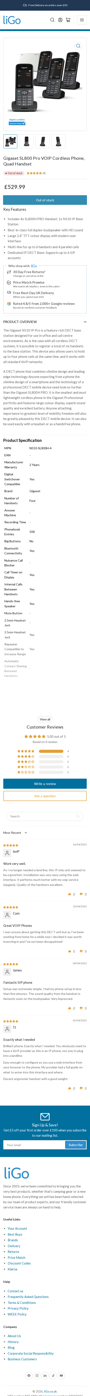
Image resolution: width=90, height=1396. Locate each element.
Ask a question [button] (45, 796)
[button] (26, 751)
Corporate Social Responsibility (31, 1353)
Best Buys (15, 1234)
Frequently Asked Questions (28, 1297)
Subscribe (76, 1145)
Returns (13, 1252)
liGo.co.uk (50, 1391)
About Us (14, 1336)
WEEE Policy (17, 1314)
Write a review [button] (45, 784)
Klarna (12, 1269)
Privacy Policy (18, 1308)
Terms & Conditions (22, 1303)
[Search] (52, 20)
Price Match (16, 1257)
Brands (13, 1240)
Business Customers (22, 1359)
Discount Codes (19, 1263)
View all (45, 719)
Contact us (15, 1291)
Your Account (17, 1228)
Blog (11, 1347)
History (13, 1342)
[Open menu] (82, 20)
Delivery (14, 1246)
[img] (11, 845)
